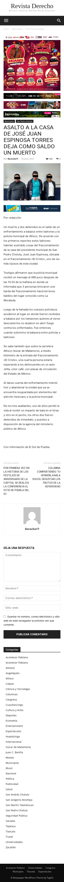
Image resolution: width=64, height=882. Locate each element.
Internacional (14, 741)
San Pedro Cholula (35, 28)
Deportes (11, 715)
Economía (11, 720)
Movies (10, 757)
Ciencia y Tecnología (18, 689)
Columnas (12, 694)
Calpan (10, 683)
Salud (9, 789)
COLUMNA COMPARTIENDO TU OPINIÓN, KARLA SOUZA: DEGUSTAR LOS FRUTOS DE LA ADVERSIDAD (46, 477)
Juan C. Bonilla (14, 752)
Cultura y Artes (14, 710)
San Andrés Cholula (17, 794)
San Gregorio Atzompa (19, 799)
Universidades (14, 842)
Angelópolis (13, 673)
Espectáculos (13, 731)
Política (10, 778)
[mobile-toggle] (6, 20)
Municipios (17, 28)
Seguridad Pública (16, 815)
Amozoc (10, 668)
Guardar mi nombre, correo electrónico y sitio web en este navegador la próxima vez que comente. (32, 620)
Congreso (11, 699)
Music (9, 768)
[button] (59, 20)
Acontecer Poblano (17, 657)
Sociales (10, 821)
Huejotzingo (13, 736)
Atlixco (10, 678)
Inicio (6, 28)
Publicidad (12, 784)
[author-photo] (32, 524)
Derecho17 (13, 158)
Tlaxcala (10, 831)
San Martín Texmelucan (20, 805)
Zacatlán (11, 847)
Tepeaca (11, 826)
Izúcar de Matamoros (18, 747)
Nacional (11, 773)
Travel (9, 836)
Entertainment (14, 726)
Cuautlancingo (14, 704)
